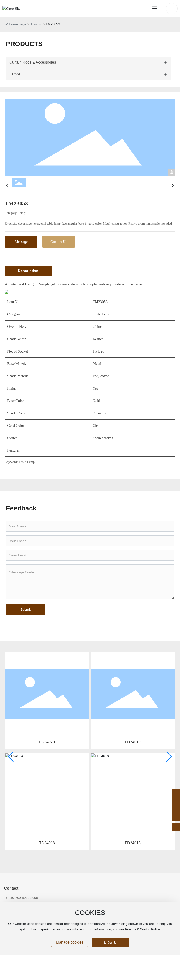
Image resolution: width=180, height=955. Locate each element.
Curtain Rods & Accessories (32, 62)
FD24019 (133, 742)
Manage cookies (69, 942)
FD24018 (133, 843)
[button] (11, 757)
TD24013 (47, 843)
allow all (110, 942)
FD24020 (47, 742)
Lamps (36, 24)
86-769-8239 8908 (24, 898)
